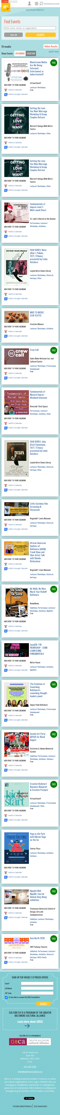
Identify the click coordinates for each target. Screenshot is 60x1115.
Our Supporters (40, 1106)
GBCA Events (42, 957)
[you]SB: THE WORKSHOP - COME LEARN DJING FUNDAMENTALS (39, 649)
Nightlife (50, 610)
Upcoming (20, 53)
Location (31, 53)
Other (48, 133)
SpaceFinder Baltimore (35, 10)
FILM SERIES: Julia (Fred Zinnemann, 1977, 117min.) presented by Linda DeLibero (38, 447)
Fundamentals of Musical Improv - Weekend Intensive (38, 394)
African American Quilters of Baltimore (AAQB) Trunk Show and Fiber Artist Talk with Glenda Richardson (38, 552)
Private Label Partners (22, 1106)
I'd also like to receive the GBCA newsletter (24, 997)
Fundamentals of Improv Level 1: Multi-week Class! (38, 207)
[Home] (9, 7)
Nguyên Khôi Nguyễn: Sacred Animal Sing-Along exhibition (38, 895)
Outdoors (50, 758)
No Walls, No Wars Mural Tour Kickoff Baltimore (38, 591)
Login (29, 3)
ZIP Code (8, 993)
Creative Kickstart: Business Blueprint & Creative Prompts (39, 787)
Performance (35, 223)
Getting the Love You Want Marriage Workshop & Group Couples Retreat (38, 112)
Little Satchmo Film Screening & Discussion (39, 506)
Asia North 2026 (37, 938)
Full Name (8, 988)
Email (7, 983)
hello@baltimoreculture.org (30, 1071)
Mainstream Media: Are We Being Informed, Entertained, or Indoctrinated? (38, 68)
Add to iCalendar (15, 90)
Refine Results (51, 46)
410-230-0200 (30, 1066)
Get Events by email (51, 4)
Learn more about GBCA (30, 1021)
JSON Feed (54, 51)
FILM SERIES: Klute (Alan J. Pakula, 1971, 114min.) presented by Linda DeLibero (38, 256)
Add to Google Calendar (18, 94)
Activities (42, 226)
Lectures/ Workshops (38, 87)
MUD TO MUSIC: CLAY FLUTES (37, 314)
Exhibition (33, 607)
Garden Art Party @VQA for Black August (37, 737)
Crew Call (34, 349)
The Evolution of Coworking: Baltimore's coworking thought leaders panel (38, 690)
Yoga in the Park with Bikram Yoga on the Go (38, 837)
